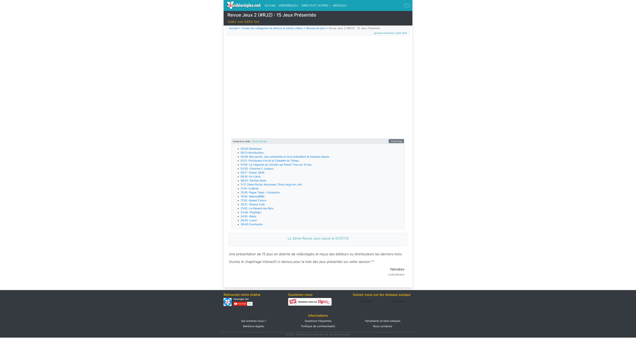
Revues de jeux (315, 28)
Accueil (233, 28)
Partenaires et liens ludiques (382, 321)
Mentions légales (253, 326)
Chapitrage (396, 141)
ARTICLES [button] (339, 5)
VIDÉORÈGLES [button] (288, 5)
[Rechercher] (407, 5)
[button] (366, 301)
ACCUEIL (270, 5)
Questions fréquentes (318, 321)
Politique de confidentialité (318, 326)
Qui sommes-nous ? (253, 321)
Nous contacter (382, 326)
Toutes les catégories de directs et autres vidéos (272, 28)
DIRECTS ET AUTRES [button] (314, 5)
